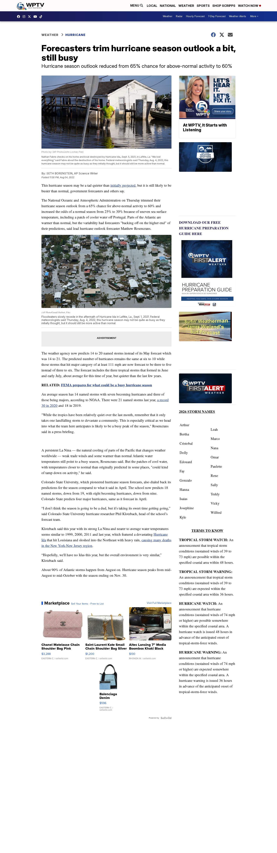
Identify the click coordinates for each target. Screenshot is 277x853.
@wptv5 (42, 16)
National (168, 6)
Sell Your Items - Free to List (87, 604)
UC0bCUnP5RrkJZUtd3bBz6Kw (36, 16)
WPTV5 (19, 16)
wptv (25, 16)
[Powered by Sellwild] (166, 718)
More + (254, 16)
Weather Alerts (237, 16)
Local (152, 6)
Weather (186, 6)
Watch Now (248, 6)
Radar (179, 16)
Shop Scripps (223, 6)
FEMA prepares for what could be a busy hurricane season (106, 384)
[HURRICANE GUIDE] (207, 389)
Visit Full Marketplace (159, 603)
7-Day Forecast (217, 16)
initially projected (122, 185)
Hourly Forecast (195, 16)
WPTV (30, 16)
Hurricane (75, 35)
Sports (203, 6)
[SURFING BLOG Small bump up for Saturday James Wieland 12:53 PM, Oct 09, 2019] (207, 341)
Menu (135, 5)
